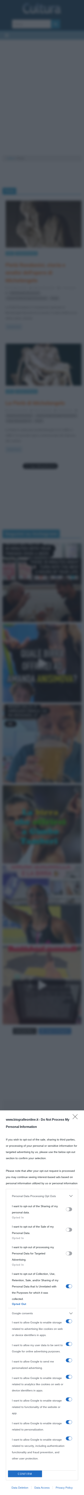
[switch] (69, 1209)
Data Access (42, 1487)
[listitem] (42, 1196)
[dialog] (42, 1302)
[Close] (76, 1118)
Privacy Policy (64, 1487)
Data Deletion (20, 1487)
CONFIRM (25, 1473)
